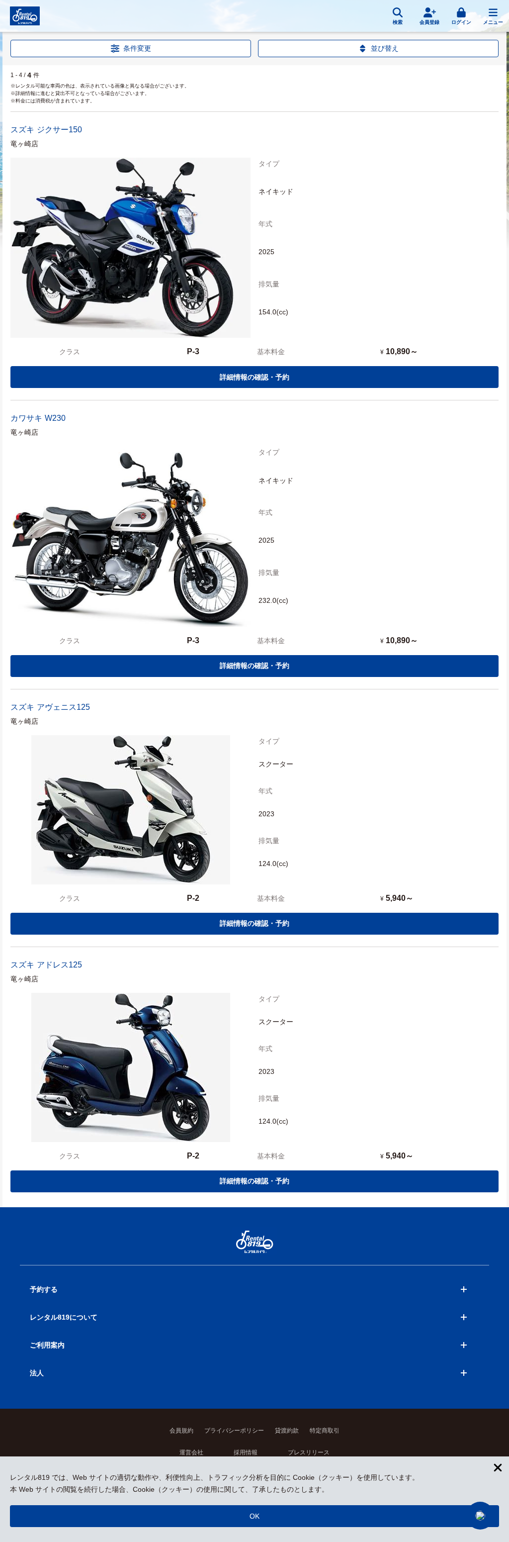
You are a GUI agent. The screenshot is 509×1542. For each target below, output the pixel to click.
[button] (480, 1516)
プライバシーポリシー (234, 1430)
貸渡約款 (287, 1430)
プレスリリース (309, 1452)
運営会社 (191, 1452)
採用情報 (245, 1452)
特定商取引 (324, 1430)
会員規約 (181, 1430)
